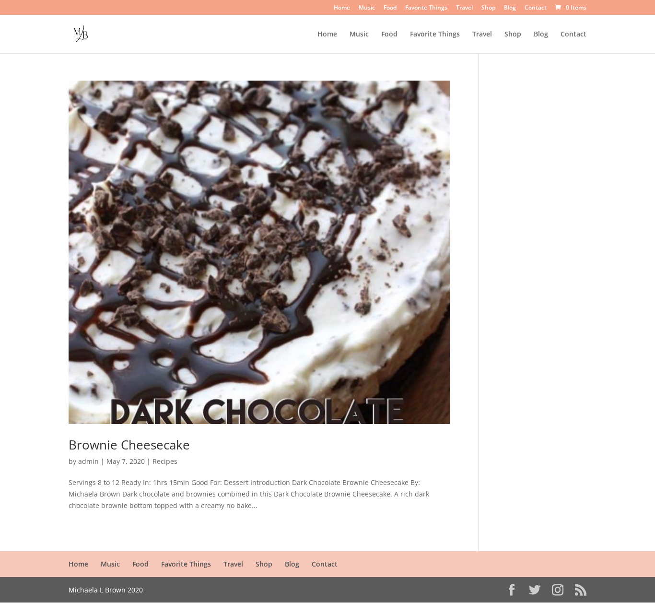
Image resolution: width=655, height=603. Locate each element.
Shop (488, 8)
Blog (510, 8)
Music (367, 8)
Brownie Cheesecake (129, 444)
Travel (464, 8)
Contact (536, 8)
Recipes (164, 461)
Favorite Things (426, 8)
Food (390, 8)
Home (342, 8)
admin (88, 461)
